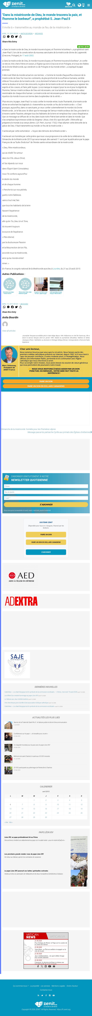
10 (58, 804)
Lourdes (56, 268)
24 (58, 813)
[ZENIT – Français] (26, 5)
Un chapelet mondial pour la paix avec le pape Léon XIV (32, 745)
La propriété (34, 986)
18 (70, 809)
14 (22, 809)
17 (58, 809)
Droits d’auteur (72, 986)
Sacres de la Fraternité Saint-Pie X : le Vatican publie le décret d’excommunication (40, 722)
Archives (39, 33)
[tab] (35, 936)
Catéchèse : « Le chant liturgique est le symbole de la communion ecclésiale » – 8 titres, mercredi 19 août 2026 (40, 692)
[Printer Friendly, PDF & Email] (83, 46)
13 (10, 809)
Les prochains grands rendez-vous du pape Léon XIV (24, 854)
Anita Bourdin (27, 33)
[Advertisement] (46, 410)
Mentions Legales (58, 986)
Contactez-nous (46, 990)
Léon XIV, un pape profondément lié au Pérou (21, 837)
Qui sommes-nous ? (20, 986)
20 (10, 813)
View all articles (8, 331)
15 (34, 809)
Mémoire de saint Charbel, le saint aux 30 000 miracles (32, 756)
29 (34, 817)
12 (81, 804)
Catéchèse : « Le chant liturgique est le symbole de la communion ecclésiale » (29, 706)
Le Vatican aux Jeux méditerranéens (16, 699)
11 (70, 804)
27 (10, 817)
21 (22, 813)
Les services (45, 986)
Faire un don (46, 381)
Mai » (11, 822)
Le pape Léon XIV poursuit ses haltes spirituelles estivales (26, 871)
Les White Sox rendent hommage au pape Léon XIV (21, 695)
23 (46, 813)
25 (70, 813)
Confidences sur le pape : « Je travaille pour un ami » (31, 734)
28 (22, 817)
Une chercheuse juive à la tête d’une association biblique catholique (26, 703)
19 (81, 809)
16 (46, 809)
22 (34, 813)
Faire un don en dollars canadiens (46, 386)
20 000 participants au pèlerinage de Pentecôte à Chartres (33, 767)
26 (81, 813)
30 (46, 817)
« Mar (6, 822)
